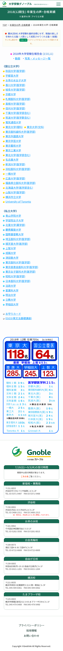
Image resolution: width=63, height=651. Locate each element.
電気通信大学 (13, 122)
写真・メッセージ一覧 (38, 58)
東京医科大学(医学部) (17, 262)
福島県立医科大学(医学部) (20, 183)
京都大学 (10, 94)
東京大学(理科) (14, 127)
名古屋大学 (11, 159)
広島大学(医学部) (15, 178)
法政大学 (10, 286)
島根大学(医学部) (15, 104)
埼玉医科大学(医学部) (17, 239)
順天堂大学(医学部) (16, 244)
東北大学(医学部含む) (17, 155)
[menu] (58, 4)
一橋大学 (10, 174)
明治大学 (10, 295)
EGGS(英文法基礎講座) (18, 318)
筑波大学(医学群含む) (17, 117)
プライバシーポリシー (31, 625)
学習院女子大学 (14, 220)
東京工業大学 (13, 150)
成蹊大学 (10, 253)
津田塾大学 (11, 258)
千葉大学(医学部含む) (17, 113)
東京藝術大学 (13, 146)
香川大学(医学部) (15, 85)
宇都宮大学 (11, 75)
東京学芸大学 (13, 141)
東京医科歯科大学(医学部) (20, 132)
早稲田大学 (11, 304)
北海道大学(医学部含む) (19, 187)
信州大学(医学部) (15, 108)
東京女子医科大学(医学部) (20, 271)
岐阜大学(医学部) (15, 89)
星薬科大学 (11, 290)
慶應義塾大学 (13, 229)
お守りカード (13, 314)
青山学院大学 (13, 216)
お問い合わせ (31, 636)
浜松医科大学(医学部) (17, 169)
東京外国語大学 (14, 136)
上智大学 (10, 248)
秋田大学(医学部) (15, 71)
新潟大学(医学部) (15, 164)
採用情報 (31, 630)
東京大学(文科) (35, 127)
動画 (17, 58)
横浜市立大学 (13, 197)
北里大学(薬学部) (15, 225)
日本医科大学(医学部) (17, 281)
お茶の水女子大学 (15, 80)
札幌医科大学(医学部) (17, 99)
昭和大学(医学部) (15, 276)
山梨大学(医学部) (15, 192)
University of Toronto (18, 201)
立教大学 (10, 300)
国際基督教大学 (14, 234)
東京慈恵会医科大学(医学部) (21, 267)
